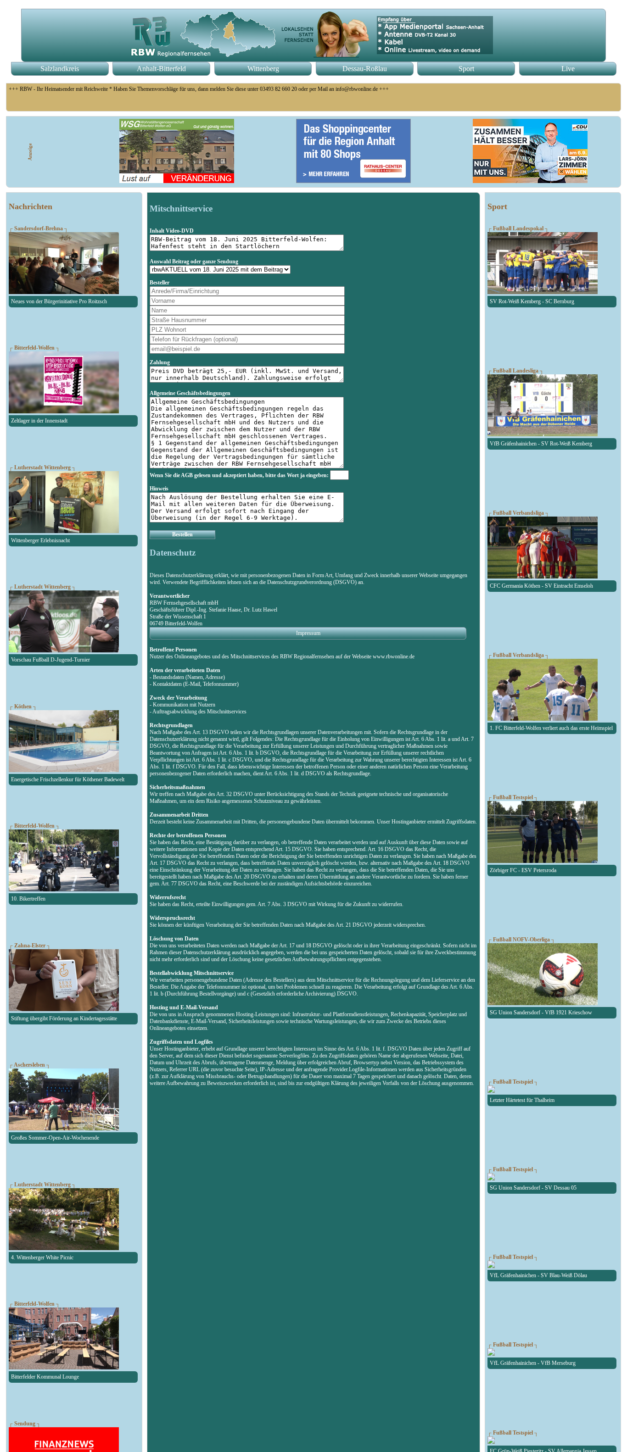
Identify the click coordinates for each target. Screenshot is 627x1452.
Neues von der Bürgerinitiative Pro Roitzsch (59, 301)
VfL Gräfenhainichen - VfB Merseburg (533, 1363)
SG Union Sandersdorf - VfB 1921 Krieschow (541, 1012)
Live (568, 68)
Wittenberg (263, 68)
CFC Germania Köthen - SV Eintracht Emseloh (541, 586)
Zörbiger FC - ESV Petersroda (523, 870)
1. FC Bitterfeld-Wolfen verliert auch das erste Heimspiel (551, 728)
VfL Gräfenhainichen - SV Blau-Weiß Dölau (538, 1275)
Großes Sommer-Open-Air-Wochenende (55, 1138)
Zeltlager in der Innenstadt (39, 420)
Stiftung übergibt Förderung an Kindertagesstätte (64, 1018)
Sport (466, 68)
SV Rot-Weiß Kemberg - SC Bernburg (532, 301)
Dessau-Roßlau (364, 68)
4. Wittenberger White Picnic (42, 1257)
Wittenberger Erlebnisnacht (40, 540)
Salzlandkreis (59, 68)
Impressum (308, 633)
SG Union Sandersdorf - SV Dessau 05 (533, 1188)
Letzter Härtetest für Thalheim (522, 1100)
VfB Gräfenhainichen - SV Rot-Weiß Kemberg (541, 443)
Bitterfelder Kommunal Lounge (45, 1377)
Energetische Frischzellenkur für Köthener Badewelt (67, 779)
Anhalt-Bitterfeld (161, 68)
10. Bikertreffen (28, 899)
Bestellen (182, 534)
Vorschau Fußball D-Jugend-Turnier (50, 659)
